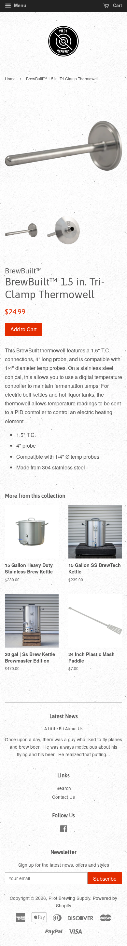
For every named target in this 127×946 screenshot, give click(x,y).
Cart (117, 5)
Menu (19, 5)
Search (63, 788)
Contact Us (63, 797)
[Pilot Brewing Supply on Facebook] (63, 829)
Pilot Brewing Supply (69, 898)
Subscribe (105, 878)
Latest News (63, 716)
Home (10, 78)
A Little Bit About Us (63, 728)
